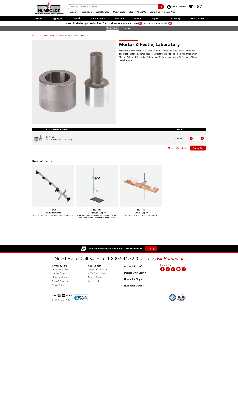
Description (112, 28)
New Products (197, 18)
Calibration (86, 12)
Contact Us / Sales (60, 269)
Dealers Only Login (134, 272)
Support (73, 12)
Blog (131, 12)
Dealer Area (169, 12)
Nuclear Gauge (58, 273)
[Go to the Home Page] (50, 8)
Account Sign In (132, 266)
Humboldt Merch (133, 285)
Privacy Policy (58, 285)
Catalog (102, 12)
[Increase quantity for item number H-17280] (202, 138)
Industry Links (94, 281)
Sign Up (151, 248)
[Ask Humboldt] (170, 23)
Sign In (174, 7)
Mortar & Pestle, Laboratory (59, 139)
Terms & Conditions (60, 281)
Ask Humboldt (159, 23)
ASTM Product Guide (97, 273)
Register (182, 7)
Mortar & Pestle (56, 35)
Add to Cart (198, 148)
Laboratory (43, 35)
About (141, 12)
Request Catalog (95, 277)
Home (34, 35)
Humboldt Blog (132, 279)
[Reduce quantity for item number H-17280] (191, 138)
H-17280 (50, 137)
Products (126, 28)
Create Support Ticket (97, 269)
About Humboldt (59, 277)
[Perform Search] (161, 6)
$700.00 (178, 138)
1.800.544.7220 (129, 23)
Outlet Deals (119, 12)
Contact (155, 12)
